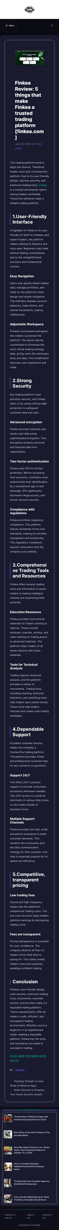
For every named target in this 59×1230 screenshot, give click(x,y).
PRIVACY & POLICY (10, 1216)
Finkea (43, 185)
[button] (52, 25)
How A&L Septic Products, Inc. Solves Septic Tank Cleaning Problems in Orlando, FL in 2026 (31, 1150)
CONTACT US (47, 1216)
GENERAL (20, 1070)
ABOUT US (30, 1216)
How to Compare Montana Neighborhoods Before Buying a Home (29, 1166)
